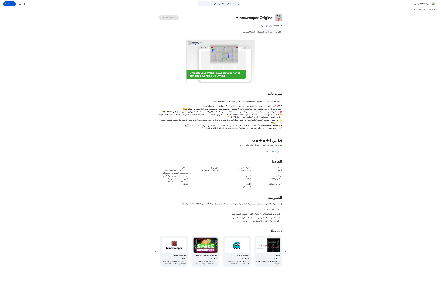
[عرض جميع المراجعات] (273, 151)
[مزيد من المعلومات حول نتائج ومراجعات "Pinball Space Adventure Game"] (212, 258)
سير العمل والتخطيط (265, 32)
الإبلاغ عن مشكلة (275, 184)
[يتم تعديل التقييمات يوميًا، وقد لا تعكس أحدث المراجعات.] (266, 25)
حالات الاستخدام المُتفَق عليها (243, 214)
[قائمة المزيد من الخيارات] (24, 3)
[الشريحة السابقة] (285, 251)
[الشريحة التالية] (155, 251)
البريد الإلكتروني (210, 170)
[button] (19, 3)
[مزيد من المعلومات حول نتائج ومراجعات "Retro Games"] (243, 258)
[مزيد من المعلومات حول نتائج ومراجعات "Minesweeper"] (180, 258)
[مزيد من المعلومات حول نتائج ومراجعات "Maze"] (274, 258)
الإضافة (278, 32)
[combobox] (216, 3)
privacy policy (196, 204)
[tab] (432, 9)
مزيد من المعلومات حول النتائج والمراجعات (256, 145)
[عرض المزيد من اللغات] (244, 187)
